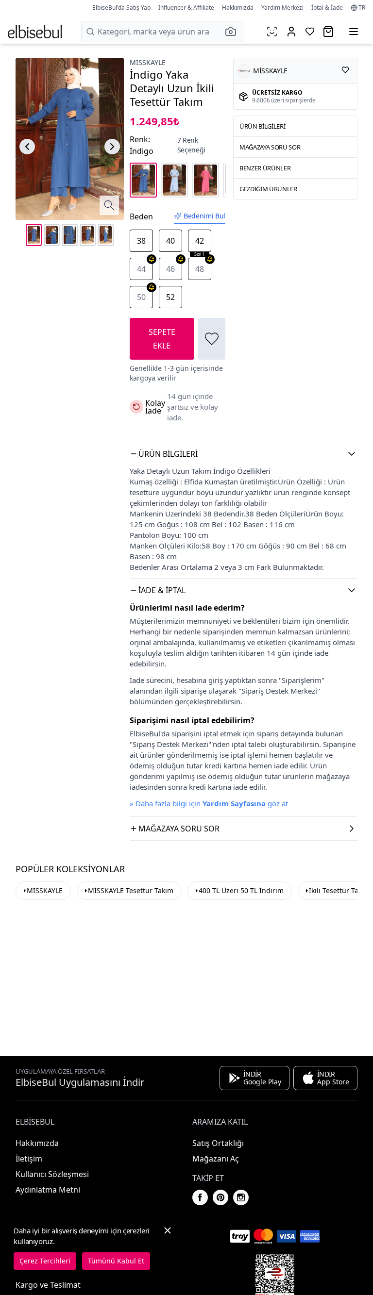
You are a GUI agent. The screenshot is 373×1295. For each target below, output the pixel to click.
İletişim (29, 1158)
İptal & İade (327, 7)
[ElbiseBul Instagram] (241, 1197)
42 (199, 243)
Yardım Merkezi (282, 7)
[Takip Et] (345, 70)
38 (141, 240)
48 (199, 269)
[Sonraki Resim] (112, 146)
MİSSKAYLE (45, 890)
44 (141, 269)
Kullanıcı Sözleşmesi (52, 1174)
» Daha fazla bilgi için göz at (209, 803)
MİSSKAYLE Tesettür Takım (130, 890)
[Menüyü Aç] (353, 31)
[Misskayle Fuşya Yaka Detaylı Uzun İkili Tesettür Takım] (205, 180)
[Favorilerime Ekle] (211, 339)
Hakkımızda (238, 7)
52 (170, 297)
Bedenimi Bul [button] (204, 215)
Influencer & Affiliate (186, 7)
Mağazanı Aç (215, 1158)
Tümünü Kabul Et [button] (116, 1260)
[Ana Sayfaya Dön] (35, 31)
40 (170, 240)
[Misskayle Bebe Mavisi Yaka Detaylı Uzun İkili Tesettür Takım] (174, 180)
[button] (233, 31)
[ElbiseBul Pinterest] (220, 1197)
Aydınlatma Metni (48, 1189)
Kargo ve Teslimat (48, 1284)
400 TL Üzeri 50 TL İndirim (241, 890)
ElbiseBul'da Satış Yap (121, 7)
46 (170, 269)
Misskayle (148, 62)
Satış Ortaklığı (218, 1143)
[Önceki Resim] (27, 146)
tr (361, 8)
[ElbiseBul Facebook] (200, 1197)
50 (141, 297)
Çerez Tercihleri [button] (44, 1260)
